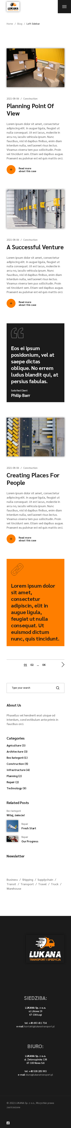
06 (44, 664)
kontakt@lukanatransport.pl (39, 1026)
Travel (42, 884)
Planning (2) (14, 776)
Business (12, 879)
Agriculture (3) (16, 745)
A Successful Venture (35, 247)
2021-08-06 (13, 98)
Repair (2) (13, 782)
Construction (30, 98)
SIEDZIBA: (35, 997)
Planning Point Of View (30, 109)
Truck (54, 884)
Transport (27, 884)
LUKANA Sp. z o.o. (25, 1102)
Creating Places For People (33, 478)
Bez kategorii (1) (17, 757)
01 (25, 664)
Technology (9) (16, 788)
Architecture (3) (17, 751)
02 (32, 664)
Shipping (27, 879)
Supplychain (45, 879)
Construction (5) (17, 763)
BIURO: (35, 1046)
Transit (11, 884)
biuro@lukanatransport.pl (39, 1074)
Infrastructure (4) (18, 770)
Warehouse (14, 888)
